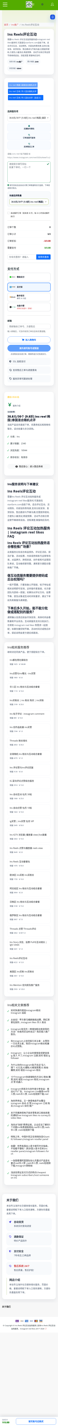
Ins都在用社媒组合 (19, 659)
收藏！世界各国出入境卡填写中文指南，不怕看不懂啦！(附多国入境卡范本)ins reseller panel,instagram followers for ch (30, 1149)
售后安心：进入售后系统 (31, 466)
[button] (8, 213)
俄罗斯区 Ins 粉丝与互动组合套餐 (26, 915)
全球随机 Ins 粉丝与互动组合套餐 (26, 754)
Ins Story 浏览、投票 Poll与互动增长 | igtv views (28, 943)
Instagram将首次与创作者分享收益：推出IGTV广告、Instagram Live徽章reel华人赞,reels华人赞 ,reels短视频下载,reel (30, 1091)
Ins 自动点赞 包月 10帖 (21, 807)
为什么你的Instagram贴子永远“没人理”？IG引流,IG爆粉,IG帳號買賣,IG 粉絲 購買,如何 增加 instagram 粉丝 (29, 1067)
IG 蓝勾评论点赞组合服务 (22, 780)
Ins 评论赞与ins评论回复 (21, 767)
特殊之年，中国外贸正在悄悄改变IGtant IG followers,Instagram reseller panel (30, 1138)
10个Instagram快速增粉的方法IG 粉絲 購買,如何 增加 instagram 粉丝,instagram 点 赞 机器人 (31, 1079)
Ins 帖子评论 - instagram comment (27, 713)
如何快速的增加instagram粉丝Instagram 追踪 (26, 1011)
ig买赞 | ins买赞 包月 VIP (22, 821)
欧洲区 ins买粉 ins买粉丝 (22, 874)
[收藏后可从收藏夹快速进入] (52, 17)
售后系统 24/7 (21, 1266)
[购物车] (33, 4)
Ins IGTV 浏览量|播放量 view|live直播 (28, 834)
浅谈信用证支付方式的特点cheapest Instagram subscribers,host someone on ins (30, 1175)
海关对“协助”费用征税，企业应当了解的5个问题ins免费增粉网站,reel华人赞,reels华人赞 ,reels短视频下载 (30, 1127)
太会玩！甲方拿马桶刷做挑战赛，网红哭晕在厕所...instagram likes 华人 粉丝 (30, 1021)
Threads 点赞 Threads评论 (23, 928)
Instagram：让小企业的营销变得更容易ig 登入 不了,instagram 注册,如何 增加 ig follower (30, 1055)
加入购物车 (30, 339)
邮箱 (9, 320)
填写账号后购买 (36, 1421)
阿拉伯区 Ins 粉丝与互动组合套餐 (26, 888)
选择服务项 (12, 111)
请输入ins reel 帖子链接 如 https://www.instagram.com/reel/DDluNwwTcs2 (28, 156)
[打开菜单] (5, 5)
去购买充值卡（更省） (25, 308)
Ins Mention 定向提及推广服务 (25, 985)
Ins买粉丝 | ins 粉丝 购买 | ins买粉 (27, 700)
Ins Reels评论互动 (18, 958)
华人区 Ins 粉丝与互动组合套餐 (25, 686)
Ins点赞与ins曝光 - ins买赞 (22, 673)
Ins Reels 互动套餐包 (20, 861)
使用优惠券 (43, 256)
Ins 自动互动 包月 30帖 (21, 794)
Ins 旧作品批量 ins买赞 (21, 727)
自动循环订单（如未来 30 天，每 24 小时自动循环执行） (30, 214)
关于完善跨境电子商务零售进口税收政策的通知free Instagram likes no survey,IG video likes (30, 1115)
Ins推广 (15, 24)
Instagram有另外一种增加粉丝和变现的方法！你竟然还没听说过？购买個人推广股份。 (30, 1032)
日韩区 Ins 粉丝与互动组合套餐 (25, 901)
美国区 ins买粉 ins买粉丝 (22, 971)
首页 (6, 24)
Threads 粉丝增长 (18, 740)
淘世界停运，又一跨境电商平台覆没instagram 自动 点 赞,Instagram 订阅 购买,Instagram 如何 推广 (30, 1103)
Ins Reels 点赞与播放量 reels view (26, 848)
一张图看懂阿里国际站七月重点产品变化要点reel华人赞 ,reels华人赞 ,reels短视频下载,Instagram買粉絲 (31, 1163)
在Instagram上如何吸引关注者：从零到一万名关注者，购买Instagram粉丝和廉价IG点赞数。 (30, 1043)
